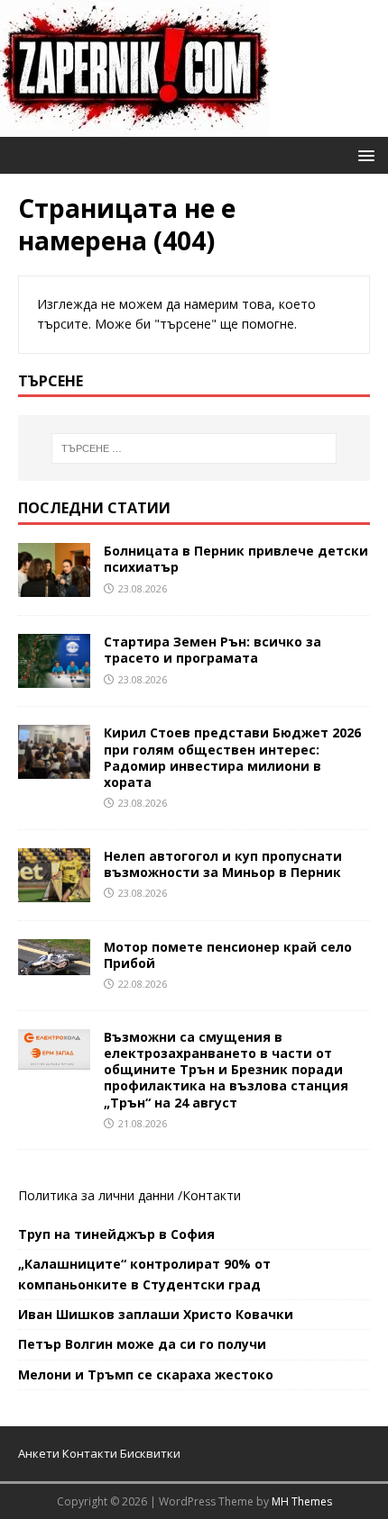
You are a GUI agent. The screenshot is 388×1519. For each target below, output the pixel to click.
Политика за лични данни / (100, 1195)
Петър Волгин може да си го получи (142, 1343)
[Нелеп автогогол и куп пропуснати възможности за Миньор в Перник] (54, 891)
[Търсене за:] (194, 448)
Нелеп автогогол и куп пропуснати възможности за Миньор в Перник (223, 864)
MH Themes (302, 1501)
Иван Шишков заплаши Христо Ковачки (155, 1314)
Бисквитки (150, 1453)
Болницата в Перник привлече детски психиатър (236, 558)
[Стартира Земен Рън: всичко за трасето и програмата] (54, 677)
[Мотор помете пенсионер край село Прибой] (54, 963)
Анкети (39, 1453)
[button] (363, 154)
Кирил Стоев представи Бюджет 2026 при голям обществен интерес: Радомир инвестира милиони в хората (232, 757)
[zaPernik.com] (135, 126)
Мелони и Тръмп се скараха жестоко (145, 1374)
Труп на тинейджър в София (116, 1234)
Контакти (211, 1195)
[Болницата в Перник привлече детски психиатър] (54, 586)
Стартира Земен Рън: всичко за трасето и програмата (212, 649)
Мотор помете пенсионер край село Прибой (228, 955)
